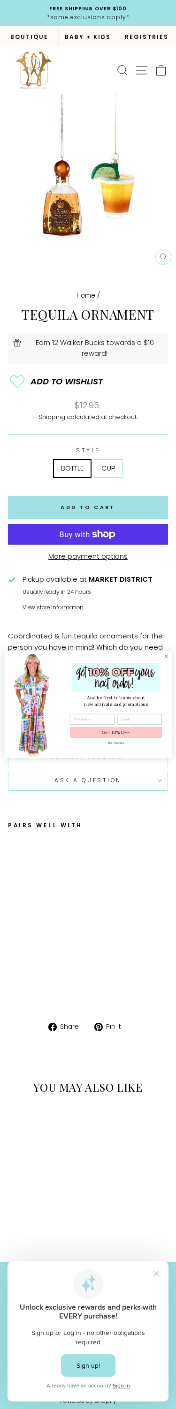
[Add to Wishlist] (88, 381)
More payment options (88, 556)
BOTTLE (72, 468)
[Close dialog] (166, 656)
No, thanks (116, 742)
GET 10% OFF (116, 732)
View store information (53, 607)
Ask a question (87, 780)
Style (88, 450)
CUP (108, 468)
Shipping (51, 417)
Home (86, 295)
